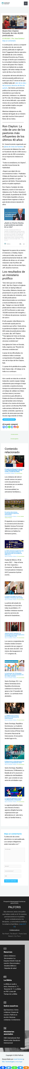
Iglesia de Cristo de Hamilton (13, 147)
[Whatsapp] (9, 427)
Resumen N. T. (9, 989)
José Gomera (18, 1059)
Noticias (12, 473)
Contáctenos (15, 1020)
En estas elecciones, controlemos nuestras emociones (12, 513)
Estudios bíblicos (10, 966)
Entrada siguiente (14, 438)
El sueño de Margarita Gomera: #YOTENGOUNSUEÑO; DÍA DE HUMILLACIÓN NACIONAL (14, 470)
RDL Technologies (8, 1062)
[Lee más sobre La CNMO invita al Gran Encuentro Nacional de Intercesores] (14, 708)
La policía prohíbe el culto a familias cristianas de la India (14, 597)
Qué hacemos (8, 1010)
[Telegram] (12, 427)
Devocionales (14, 963)
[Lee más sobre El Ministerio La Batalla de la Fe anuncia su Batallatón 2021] (14, 752)
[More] (17, 427)
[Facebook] (4, 427)
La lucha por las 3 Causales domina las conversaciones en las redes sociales (14, 675)
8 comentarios (7, 473)
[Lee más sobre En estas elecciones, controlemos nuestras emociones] (14, 504)
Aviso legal (18, 1062)
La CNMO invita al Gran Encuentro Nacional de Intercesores (12, 717)
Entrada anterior (14, 434)
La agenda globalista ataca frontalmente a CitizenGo (13, 799)
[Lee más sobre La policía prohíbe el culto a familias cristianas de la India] (14, 588)
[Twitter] (6, 427)
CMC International (10, 1038)
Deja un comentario (9, 41)
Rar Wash (6, 934)
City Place (17, 936)
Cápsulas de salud (10, 968)
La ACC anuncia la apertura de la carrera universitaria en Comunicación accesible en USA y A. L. (14, 553)
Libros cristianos (9, 956)
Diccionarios (8, 958)
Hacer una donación (9, 419)
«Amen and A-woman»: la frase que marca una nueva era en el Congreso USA (14, 635)
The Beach (13, 934)
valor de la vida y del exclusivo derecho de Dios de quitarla (14, 85)
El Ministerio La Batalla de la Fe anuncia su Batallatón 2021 (14, 762)
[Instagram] (15, 427)
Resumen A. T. (13, 986)
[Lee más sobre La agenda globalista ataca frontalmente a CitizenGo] (14, 791)
